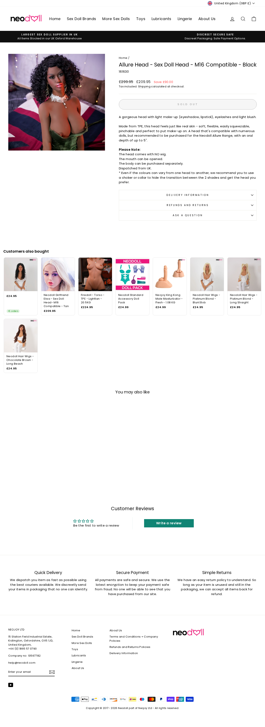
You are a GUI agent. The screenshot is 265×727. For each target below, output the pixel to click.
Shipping (144, 86)
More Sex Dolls (116, 18)
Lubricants (161, 18)
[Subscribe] (52, 672)
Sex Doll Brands (81, 18)
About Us (207, 18)
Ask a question (188, 215)
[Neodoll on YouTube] (10, 684)
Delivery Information (187, 195)
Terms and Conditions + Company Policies (134, 638)
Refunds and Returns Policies (130, 647)
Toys (141, 18)
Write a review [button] (169, 523)
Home (55, 18)
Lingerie (185, 18)
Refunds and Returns (188, 205)
